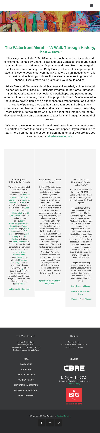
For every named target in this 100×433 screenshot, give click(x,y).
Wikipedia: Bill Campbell (19, 289)
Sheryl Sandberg (20, 242)
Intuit (24, 202)
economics (20, 284)
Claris (14, 213)
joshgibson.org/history (80, 286)
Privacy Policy (74, 383)
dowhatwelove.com (60, 136)
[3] (22, 270)
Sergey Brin (20, 223)
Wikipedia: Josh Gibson (81, 299)
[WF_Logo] (18, 4)
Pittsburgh (19, 257)
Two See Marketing (63, 416)
